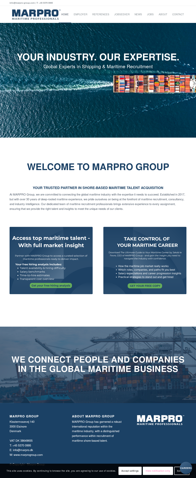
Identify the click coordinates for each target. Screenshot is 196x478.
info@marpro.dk (23, 450)
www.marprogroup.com (28, 455)
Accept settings (130, 470)
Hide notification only (158, 470)
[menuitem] (65, 14)
